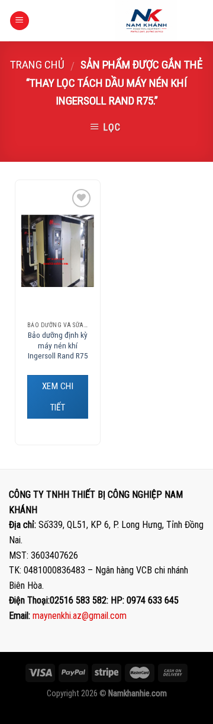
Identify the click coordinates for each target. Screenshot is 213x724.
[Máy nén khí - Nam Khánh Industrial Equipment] (146, 20)
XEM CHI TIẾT (57, 397)
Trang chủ (37, 64)
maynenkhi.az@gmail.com (80, 615)
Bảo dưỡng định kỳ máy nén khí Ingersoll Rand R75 (58, 345)
